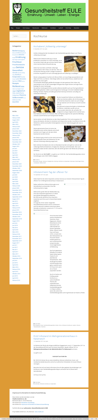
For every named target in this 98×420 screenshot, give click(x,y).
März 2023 (15, 124)
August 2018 (15, 221)
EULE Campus (26, 28)
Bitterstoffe (14, 52)
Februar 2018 (16, 234)
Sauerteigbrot (18, 89)
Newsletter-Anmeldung (27, 402)
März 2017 (15, 254)
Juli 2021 (14, 148)
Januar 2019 (15, 210)
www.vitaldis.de (39, 412)
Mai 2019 (15, 201)
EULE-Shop (68, 28)
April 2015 (15, 271)
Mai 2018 (15, 227)
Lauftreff (61, 28)
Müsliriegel (78, 161)
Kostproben (67, 161)
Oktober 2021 (16, 144)
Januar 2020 (15, 188)
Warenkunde (35, 28)
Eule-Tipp (14, 59)
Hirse (60, 325)
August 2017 (15, 243)
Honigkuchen (50, 161)
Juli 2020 (14, 175)
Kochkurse (61, 161)
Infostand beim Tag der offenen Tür (51, 172)
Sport (22, 89)
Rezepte (18, 28)
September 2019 (17, 197)
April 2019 (15, 203)
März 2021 (15, 157)
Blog (12, 28)
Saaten (74, 325)
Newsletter (76, 28)
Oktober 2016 (16, 256)
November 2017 (17, 238)
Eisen (42, 325)
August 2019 (15, 199)
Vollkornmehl (43, 163)
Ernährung (20, 57)
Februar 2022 (16, 135)
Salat (22, 86)
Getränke (20, 72)
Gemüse (45, 161)
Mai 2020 (15, 179)
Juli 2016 (14, 260)
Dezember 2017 (17, 236)
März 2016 (15, 267)
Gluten (57, 325)
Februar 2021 (16, 159)
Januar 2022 (15, 137)
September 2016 (17, 258)
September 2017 (17, 241)
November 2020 (17, 166)
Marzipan (72, 161)
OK (92, 419)
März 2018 (15, 232)
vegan (14, 91)
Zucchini (15, 102)
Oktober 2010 (16, 273)
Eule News (37, 323)
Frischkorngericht (21, 59)
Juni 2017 (15, 247)
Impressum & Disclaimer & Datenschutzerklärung (35, 404)
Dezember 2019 (17, 190)
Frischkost (17, 62)
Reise (82, 161)
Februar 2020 (16, 186)
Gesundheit (17, 70)
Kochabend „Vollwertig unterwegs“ (50, 46)
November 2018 (17, 214)
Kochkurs (37, 159)
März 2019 (15, 205)
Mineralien (23, 79)
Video (13, 93)
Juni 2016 (15, 263)
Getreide (37, 384)
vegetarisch (20, 91)
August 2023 (15, 120)
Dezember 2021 (17, 140)
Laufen (17, 79)
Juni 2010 (15, 276)
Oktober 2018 (16, 216)
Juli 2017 (14, 245)
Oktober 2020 (16, 168)
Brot (19, 53)
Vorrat (24, 97)
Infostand (64, 325)
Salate (13, 89)
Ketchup (56, 161)
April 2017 (15, 252)
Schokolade (36, 163)
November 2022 (17, 133)
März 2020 (15, 183)
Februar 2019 (16, 208)
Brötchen (21, 55)
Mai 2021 (15, 153)
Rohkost (16, 86)
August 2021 (15, 146)
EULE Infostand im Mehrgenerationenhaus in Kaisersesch (55, 337)
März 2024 (15, 115)
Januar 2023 (15, 129)
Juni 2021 (15, 150)
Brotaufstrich (23, 52)
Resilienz (23, 81)
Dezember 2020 (17, 164)
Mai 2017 (15, 249)
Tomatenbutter (37, 326)
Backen (37, 161)
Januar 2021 (15, 162)
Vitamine (43, 326)
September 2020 (17, 170)
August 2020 (15, 172)
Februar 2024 (16, 118)
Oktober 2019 (16, 194)
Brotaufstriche (15, 54)
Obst (19, 81)
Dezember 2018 (17, 212)
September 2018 (17, 219)
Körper (13, 79)
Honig (23, 72)
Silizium (78, 325)
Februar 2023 (16, 126)
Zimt (19, 100)
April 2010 (15, 278)
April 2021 (15, 155)
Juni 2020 (15, 177)
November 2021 (17, 142)
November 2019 (17, 192)
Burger (40, 161)
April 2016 (15, 265)
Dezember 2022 (17, 131)
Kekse (13, 74)
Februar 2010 (16, 280)
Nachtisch (15, 81)
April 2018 (15, 230)
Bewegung (21, 51)
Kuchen (23, 77)
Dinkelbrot (37, 325)
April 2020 (15, 181)
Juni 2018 (15, 225)
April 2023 (15, 122)
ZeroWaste (53, 28)
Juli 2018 (14, 223)
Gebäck (14, 67)
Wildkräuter (44, 28)
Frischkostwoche (18, 65)
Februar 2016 (16, 269)
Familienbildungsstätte (49, 325)
